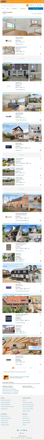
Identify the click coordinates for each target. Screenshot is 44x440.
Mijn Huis (24, 400)
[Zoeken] (27, 5)
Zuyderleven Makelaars (20, 54)
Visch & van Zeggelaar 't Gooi (21, 333)
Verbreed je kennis (4, 422)
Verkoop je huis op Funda (5, 400)
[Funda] (3, 1)
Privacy (12, 437)
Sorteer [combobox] (38, 13)
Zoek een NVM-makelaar (5, 404)
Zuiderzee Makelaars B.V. (20, 89)
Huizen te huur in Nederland (7, 387)
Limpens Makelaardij (19, 261)
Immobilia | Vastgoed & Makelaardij (22, 220)
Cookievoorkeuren (28, 437)
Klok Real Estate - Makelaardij (21, 120)
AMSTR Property (19, 150)
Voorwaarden (17, 437)
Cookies (22, 437)
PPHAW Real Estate (19, 44)
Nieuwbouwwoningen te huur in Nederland (10, 390)
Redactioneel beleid (26, 422)
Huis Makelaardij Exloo (20, 175)
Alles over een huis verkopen (28, 404)
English (23, 433)
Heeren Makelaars (19, 364)
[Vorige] (10, 368)
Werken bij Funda (26, 418)
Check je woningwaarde (5, 402)
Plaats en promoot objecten (6, 418)
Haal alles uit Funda (26, 411)
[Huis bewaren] (40, 37)
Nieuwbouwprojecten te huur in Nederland (10, 392)
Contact (24, 424)
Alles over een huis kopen (27, 402)
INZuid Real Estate (19, 165)
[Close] (40, 371)
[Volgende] (34, 368)
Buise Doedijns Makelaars (20, 322)
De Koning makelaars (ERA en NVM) (22, 291)
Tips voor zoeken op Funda (28, 408)
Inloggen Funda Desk (5, 424)
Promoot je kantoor (4, 420)
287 (30, 367)
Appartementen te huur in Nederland (9, 389)
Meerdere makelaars (19, 250)
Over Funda (25, 416)
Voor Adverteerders (26, 420)
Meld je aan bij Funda (5, 416)
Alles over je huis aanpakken (28, 406)
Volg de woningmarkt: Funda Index (7, 406)
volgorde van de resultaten (16, 371)
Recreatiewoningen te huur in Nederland (10, 393)
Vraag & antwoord (4, 408)
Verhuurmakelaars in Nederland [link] (28, 387)
